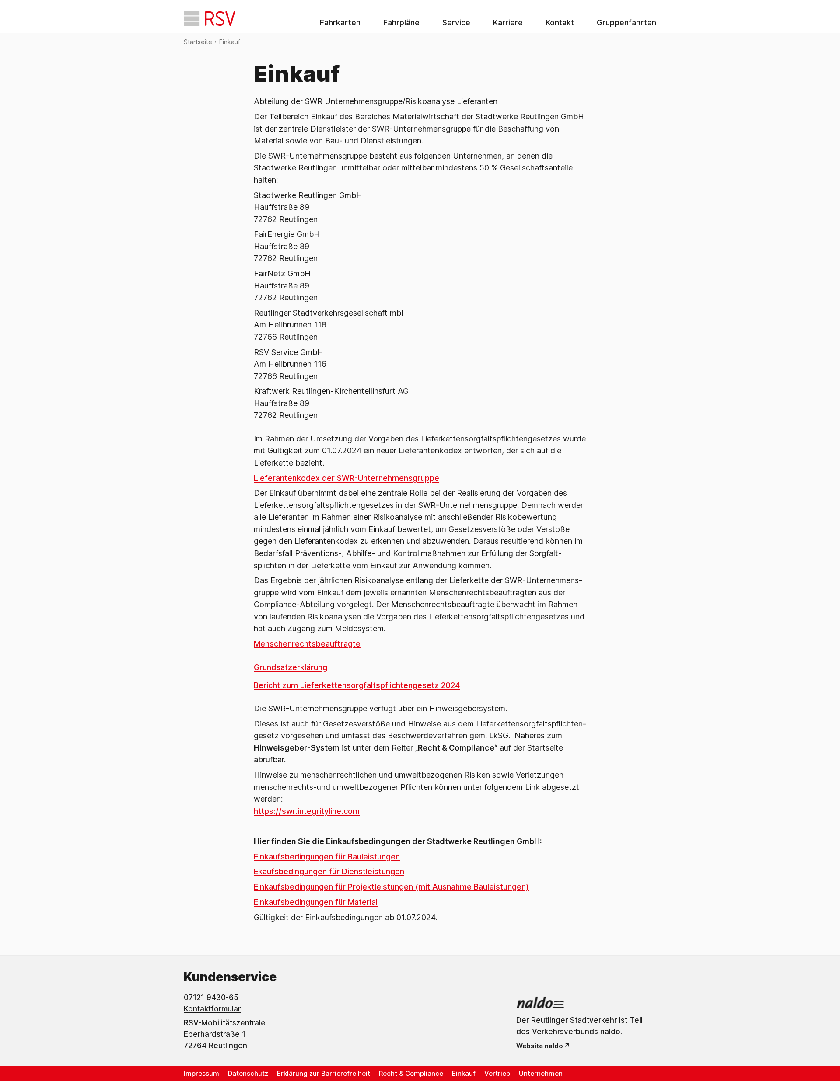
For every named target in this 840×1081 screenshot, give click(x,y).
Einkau (265, 886)
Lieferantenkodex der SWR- (306, 478)
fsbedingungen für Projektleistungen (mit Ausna (366, 886)
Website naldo (539, 1046)
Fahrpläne (401, 22)
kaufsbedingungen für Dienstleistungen (331, 871)
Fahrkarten (340, 22)
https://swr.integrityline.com (307, 811)
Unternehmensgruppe (398, 478)
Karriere (508, 22)
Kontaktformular (212, 1009)
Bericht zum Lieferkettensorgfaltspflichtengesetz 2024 (357, 685)
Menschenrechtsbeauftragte (307, 643)
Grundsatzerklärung (290, 667)
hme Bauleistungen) (492, 886)
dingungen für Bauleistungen (347, 856)
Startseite (198, 41)
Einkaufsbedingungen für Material (316, 902)
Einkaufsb (272, 856)
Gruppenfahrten (626, 22)
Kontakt (560, 22)
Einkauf (229, 41)
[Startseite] (209, 18)
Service (456, 22)
